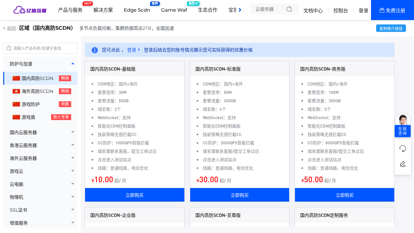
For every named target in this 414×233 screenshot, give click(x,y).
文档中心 (313, 10)
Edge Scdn (138, 7)
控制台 (340, 10)
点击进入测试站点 (114, 159)
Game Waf (175, 7)
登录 (363, 10)
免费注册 (395, 10)
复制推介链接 (391, 28)
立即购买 (134, 195)
